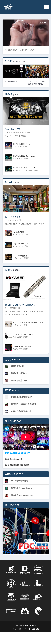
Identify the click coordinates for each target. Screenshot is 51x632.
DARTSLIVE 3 (11, 82)
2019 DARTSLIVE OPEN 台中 (17, 453)
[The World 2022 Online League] (8, 157)
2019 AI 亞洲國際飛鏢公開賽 (17, 465)
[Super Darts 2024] (26, 111)
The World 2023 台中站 (22, 144)
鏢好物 (17, 308)
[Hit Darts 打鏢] (8, 233)
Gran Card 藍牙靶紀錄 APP (23, 346)
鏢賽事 (27, 132)
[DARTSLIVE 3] (14, 71)
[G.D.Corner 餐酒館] (8, 257)
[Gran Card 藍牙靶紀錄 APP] (8, 347)
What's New (20, 132)
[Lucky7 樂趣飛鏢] (26, 198)
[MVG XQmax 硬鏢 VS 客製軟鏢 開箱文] (8, 324)
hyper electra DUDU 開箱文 (23, 334)
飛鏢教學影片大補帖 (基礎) (19, 50)
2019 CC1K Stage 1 (13, 459)
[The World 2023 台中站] (8, 145)
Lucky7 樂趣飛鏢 (13, 217)
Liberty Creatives (30, 625)
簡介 (20, 629)
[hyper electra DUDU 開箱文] (8, 335)
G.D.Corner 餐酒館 (20, 256)
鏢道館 (19, 220)
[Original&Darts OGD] (8, 245)
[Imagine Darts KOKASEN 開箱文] (26, 286)
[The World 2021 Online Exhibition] (8, 169)
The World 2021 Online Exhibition (25, 168)
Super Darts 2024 (13, 129)
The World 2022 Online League (24, 156)
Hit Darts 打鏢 (18, 232)
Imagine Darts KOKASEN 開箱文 (20, 305)
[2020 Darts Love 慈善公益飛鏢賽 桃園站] (37, 71)
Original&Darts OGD (20, 244)
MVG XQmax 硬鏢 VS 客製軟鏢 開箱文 (28, 323)
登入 (14, 629)
